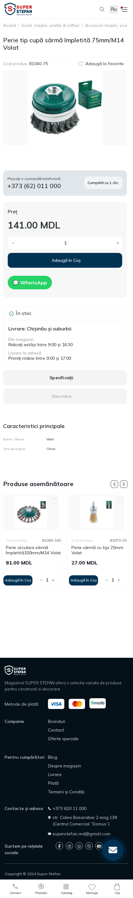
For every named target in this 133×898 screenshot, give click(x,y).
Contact (56, 730)
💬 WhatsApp (30, 282)
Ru (114, 9)
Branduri (56, 721)
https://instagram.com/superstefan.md (69, 846)
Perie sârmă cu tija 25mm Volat (97, 550)
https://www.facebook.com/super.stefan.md (59, 846)
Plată (53, 783)
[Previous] (114, 484)
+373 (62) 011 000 (34, 186)
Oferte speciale (63, 738)
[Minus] (35, 243)
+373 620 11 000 (69, 808)
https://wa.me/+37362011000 (79, 846)
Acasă (9, 25)
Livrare (55, 774)
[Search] (99, 9)
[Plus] (95, 243)
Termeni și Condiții (66, 792)
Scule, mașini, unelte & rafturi (50, 25)
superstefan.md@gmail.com (81, 834)
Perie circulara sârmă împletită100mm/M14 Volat (33, 550)
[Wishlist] (54, 500)
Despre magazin (64, 766)
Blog (52, 757)
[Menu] (124, 9)
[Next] (123, 484)
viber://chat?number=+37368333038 (89, 846)
